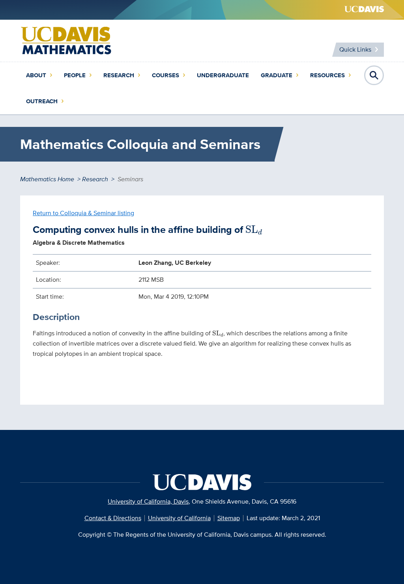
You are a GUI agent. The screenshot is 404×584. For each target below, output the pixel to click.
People (75, 75)
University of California (179, 518)
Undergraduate (223, 75)
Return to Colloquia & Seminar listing (83, 213)
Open (374, 75)
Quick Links (355, 49)
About (36, 75)
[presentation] (253, 230)
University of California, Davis (148, 501)
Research (118, 75)
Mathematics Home (47, 179)
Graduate (276, 75)
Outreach (42, 101)
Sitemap (228, 518)
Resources (327, 75)
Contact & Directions (112, 518)
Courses (165, 75)
